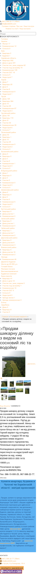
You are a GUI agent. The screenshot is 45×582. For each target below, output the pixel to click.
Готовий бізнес (7, 266)
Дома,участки (8, 213)
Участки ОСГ (8, 72)
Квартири (6, 53)
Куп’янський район (8, 209)
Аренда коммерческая (11, 300)
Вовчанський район (8, 247)
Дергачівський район (9, 237)
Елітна (3, 302)
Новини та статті (12, 28)
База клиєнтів (6, 276)
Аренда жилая (8, 297)
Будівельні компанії (8, 273)
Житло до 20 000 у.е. (9, 264)
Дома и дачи (9, 63)
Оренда (4, 257)
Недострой (7, 77)
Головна (4, 39)
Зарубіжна (5, 305)
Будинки (6, 55)
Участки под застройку (12, 67)
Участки (6, 89)
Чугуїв (3, 96)
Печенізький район (8, 132)
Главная (5, 316)
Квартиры (7, 60)
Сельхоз (6, 48)
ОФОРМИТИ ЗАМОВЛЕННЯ (12, 568)
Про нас (19, 26)
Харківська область (8, 58)
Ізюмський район (8, 218)
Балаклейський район (9, 151)
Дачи (5, 87)
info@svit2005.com (9, 24)
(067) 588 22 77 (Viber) (11, 21)
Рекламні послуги (8, 269)
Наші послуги (29, 26)
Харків (3, 79)
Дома (5, 82)
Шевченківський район (10, 190)
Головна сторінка (8, 26)
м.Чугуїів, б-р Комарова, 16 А (13, 563)
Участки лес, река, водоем (14, 65)
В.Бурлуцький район (9, 170)
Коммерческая (9, 46)
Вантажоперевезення (9, 271)
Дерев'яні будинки (8, 261)
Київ (2, 51)
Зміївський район (8, 228)
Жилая (6, 43)
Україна (4, 41)
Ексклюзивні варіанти (18, 316)
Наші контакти (24, 28)
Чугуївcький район (8, 113)
